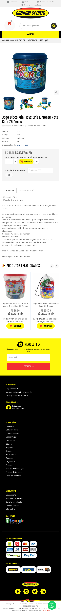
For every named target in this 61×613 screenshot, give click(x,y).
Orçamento (10, 461)
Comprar (28, 161)
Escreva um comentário (37, 126)
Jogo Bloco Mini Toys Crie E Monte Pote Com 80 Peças (15, 304)
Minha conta (11, 495)
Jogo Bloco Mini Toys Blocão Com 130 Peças (46, 304)
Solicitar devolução (14, 502)
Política (9, 465)
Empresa (9, 447)
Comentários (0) (26, 190)
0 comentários (18, 126)
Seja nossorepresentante (18, 407)
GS (18, 131)
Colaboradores (12, 430)
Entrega (9, 451)
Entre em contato (13, 476)
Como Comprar (12, 433)
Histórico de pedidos (14, 498)
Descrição (9, 190)
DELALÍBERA (46, 611)
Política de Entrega (14, 472)
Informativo (10, 509)
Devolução (10, 440)
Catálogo (10, 426)
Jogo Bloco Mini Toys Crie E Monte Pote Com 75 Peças (26, 40)
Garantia (9, 458)
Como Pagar (11, 437)
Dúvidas (9, 444)
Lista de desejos (12, 505)
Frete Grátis (11, 454)
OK (9, 175)
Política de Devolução (15, 468)
